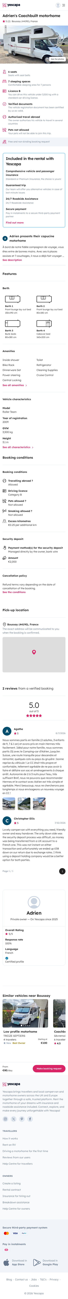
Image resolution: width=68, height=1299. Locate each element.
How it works (10, 1138)
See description (12, 260)
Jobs (34, 1279)
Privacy (54, 1279)
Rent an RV (9, 1144)
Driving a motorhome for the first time (25, 1151)
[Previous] (6, 1013)
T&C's (43, 1279)
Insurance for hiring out (16, 1196)
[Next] (44, 1013)
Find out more (15, 222)
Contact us (21, 1279)
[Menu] (60, 5)
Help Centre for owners (16, 1208)
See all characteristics (17, 447)
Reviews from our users (16, 1157)
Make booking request (49, 1068)
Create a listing (12, 1183)
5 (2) (8, 21)
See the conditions (14, 592)
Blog (9, 1279)
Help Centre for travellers (18, 1163)
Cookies (34, 1285)
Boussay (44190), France (25, 21)
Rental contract (12, 1189)
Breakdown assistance (16, 1202)
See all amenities (14, 385)
